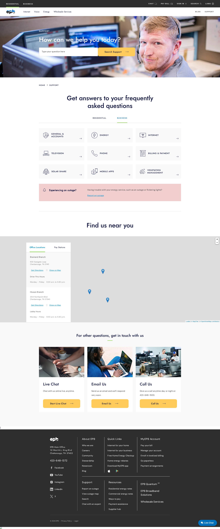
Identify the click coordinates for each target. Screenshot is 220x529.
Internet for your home (118, 445)
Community (87, 455)
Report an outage (95, 195)
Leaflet (188, 321)
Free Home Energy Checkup (120, 455)
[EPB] (10, 11)
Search (85, 499)
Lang (208, 4)
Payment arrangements (152, 466)
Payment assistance (118, 504)
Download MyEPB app (117, 466)
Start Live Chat (58, 403)
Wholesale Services (62, 11)
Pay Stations (59, 247)
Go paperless (147, 460)
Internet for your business (119, 450)
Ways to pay (114, 499)
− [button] (217, 242)
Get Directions (37, 270)
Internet (26, 11)
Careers (86, 450)
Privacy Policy (66, 521)
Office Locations (37, 247)
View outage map (90, 493)
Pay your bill (146, 445)
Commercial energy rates (121, 493)
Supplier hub (115, 509)
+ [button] (217, 239)
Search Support (113, 52)
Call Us (155, 403)
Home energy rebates (117, 460)
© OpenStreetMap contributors (209, 321)
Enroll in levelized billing (152, 455)
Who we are (87, 445)
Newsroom (87, 466)
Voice (36, 11)
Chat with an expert (91, 504)
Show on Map (55, 270)
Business (28, 4)
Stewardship (88, 460)
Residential (12, 4)
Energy (46, 11)
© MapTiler (194, 321)
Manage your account (151, 450)
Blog (198, 12)
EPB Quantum (150, 484)
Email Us (106, 403)
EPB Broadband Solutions (150, 492)
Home (42, 85)
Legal (76, 521)
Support (209, 12)
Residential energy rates (120, 488)
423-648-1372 (58, 460)
